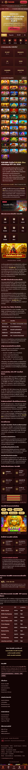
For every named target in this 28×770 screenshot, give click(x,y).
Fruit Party (3, 634)
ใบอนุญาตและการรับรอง (6, 692)
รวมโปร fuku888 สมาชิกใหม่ (14, 653)
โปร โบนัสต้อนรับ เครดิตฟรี (11, 750)
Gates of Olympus (5, 719)
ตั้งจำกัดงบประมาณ (5, 704)
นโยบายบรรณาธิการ (5, 688)
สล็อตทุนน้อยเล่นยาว (5, 733)
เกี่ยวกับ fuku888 (5, 684)
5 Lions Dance (4, 617)
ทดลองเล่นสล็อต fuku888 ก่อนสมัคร (14, 650)
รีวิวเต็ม (11, 746)
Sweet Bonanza (4, 717)
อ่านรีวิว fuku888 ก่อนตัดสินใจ (14, 655)
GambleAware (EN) (5, 706)
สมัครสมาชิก (23, 2)
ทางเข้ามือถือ (11, 753)
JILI (24, 35)
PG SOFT (19, 35)
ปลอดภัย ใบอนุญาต (17, 746)
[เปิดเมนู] (2, 2)
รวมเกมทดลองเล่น (5, 715)
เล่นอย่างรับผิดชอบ (5, 700)
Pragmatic (11, 35)
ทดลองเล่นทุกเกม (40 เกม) (7, 758)
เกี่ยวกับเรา (24, 746)
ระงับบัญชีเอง (4, 702)
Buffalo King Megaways (6, 614)
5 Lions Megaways (5, 624)
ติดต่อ (23, 755)
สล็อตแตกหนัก (4, 731)
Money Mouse (4, 627)
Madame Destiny (5, 631)
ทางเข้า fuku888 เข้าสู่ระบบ (18, 752)
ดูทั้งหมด (24, 78)
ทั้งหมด (4, 35)
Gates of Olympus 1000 (6, 620)
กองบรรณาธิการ (4, 686)
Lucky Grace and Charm (6, 641)
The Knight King (5, 637)
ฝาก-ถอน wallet (4, 753)
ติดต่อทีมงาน (4, 690)
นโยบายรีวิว (10, 748)
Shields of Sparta (5, 610)
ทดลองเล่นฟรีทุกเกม (9, 755)
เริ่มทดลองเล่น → (14, 28)
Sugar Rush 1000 (5, 721)
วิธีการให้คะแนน (22, 587)
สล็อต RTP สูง (4, 729)
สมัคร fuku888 (9, 752)
